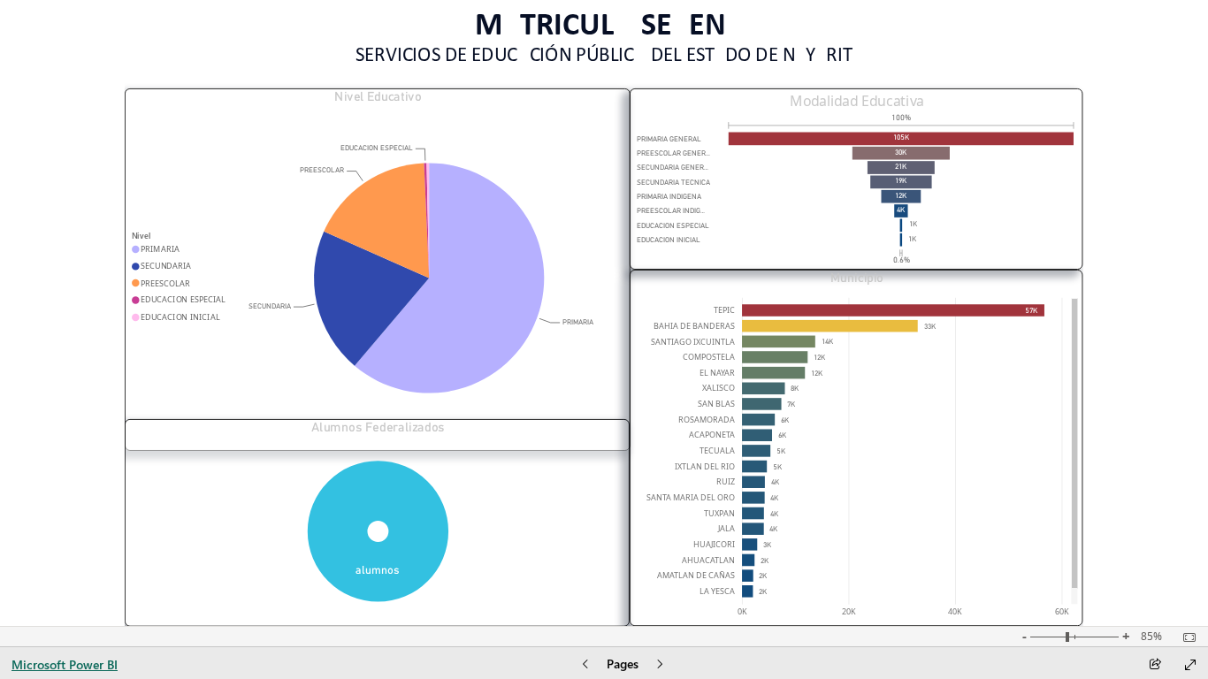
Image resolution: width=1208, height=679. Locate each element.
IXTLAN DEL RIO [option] (705, 466)
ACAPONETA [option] (712, 434)
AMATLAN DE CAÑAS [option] (696, 575)
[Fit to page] (1185, 637)
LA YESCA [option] (717, 591)
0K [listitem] (742, 611)
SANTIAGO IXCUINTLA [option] (693, 341)
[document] (603, 36)
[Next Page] (659, 665)
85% (1151, 636)
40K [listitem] (955, 611)
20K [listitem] (849, 611)
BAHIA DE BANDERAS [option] (694, 326)
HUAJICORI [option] (714, 544)
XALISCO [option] (718, 387)
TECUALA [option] (717, 450)
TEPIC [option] (724, 310)
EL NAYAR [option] (717, 372)
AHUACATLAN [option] (708, 560)
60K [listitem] (1062, 611)
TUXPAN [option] (719, 513)
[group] (604, 36)
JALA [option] (726, 528)
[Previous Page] (585, 665)
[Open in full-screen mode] (1190, 665)
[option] (449, 278)
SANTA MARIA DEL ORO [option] (690, 497)
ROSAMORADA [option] (706, 419)
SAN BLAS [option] (716, 403)
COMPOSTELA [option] (709, 356)
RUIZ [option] (725, 481)
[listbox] (857, 189)
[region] (604, 313)
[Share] (1155, 665)
